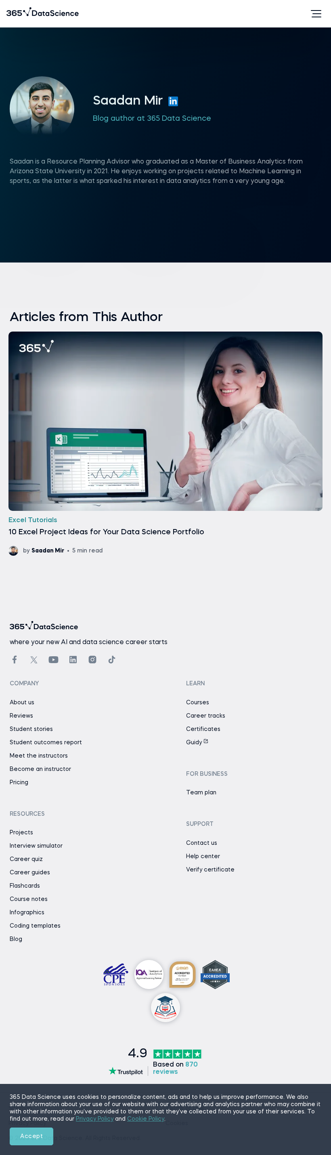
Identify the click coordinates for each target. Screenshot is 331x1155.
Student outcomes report (46, 743)
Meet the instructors (39, 756)
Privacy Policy (94, 1119)
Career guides (30, 873)
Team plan (201, 793)
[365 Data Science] (18, 13)
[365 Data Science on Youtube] (53, 659)
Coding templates (35, 926)
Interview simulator (36, 846)
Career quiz (26, 859)
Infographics (27, 913)
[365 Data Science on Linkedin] (73, 660)
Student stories (31, 729)
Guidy (194, 743)
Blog (16, 939)
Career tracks (205, 716)
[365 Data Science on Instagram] (92, 660)
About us (22, 703)
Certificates (203, 729)
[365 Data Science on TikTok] (112, 660)
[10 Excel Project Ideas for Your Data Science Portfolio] (165, 444)
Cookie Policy (145, 1119)
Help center (203, 856)
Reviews (21, 716)
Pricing (19, 782)
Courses (197, 703)
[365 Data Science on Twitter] (34, 660)
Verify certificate (210, 870)
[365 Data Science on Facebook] (14, 660)
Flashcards (25, 886)
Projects (21, 833)
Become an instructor (40, 769)
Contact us (201, 843)
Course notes (29, 899)
